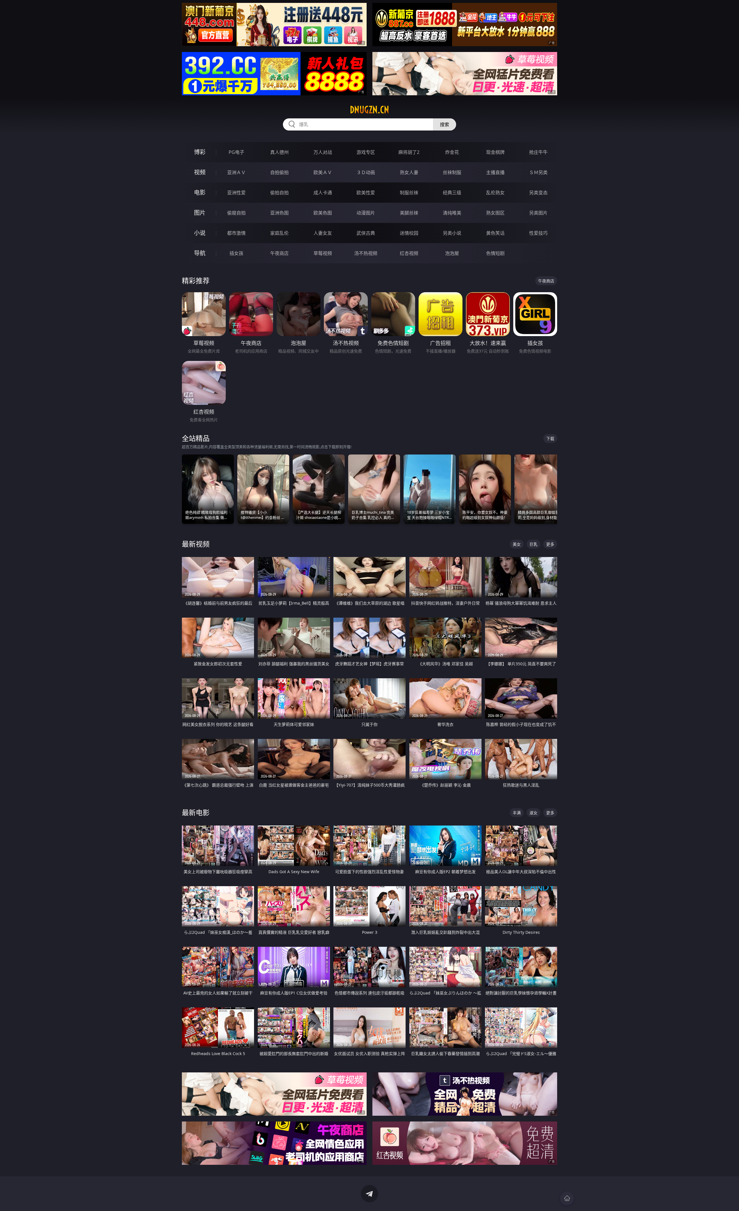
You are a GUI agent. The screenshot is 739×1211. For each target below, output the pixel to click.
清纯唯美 (452, 213)
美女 (517, 544)
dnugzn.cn (369, 109)
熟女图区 (495, 213)
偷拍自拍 (279, 192)
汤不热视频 (365, 253)
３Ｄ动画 (366, 172)
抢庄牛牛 (538, 152)
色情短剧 (495, 253)
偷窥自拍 (236, 213)
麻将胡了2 (408, 152)
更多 (550, 544)
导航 (200, 253)
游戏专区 (366, 152)
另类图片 (538, 213)
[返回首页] (567, 1198)
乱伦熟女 (495, 192)
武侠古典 (366, 233)
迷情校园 (409, 233)
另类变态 (538, 192)
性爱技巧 (538, 233)
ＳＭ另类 (538, 172)
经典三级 (452, 192)
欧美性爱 (366, 192)
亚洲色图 (279, 213)
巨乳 (533, 544)
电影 (200, 192)
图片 (200, 213)
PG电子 (236, 152)
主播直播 (495, 172)
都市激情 (236, 233)
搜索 (444, 124)
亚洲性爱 (236, 192)
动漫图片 (366, 213)
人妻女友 (322, 233)
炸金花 (452, 152)
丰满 (517, 812)
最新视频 (196, 544)
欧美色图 (322, 213)
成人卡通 (322, 192)
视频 (200, 172)
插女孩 (236, 253)
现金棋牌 (495, 152)
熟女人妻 (409, 172)
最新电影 (196, 812)
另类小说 (452, 233)
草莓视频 (322, 253)
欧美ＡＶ (322, 172)
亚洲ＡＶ (236, 172)
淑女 (533, 812)
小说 (200, 233)
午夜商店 (279, 253)
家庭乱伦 (279, 233)
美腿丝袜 (409, 213)
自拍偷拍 (279, 172)
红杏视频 (409, 253)
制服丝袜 (409, 192)
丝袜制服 (452, 172)
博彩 (200, 152)
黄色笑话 (495, 233)
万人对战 (322, 152)
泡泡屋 (452, 253)
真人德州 (279, 152)
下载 (550, 438)
